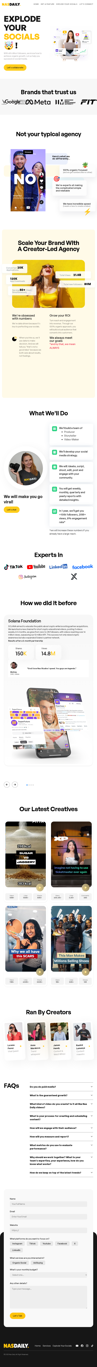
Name (12, 1199)
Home (36, 4)
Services (47, 1345)
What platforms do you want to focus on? (29, 1238)
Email (12, 1211)
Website (14, 1225)
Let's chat (11, 509)
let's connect (86, 4)
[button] (7, 785)
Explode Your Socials (67, 4)
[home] (11, 4)
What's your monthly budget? (24, 1269)
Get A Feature (47, 4)
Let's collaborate (15, 67)
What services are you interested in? (27, 1258)
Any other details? (18, 1283)
